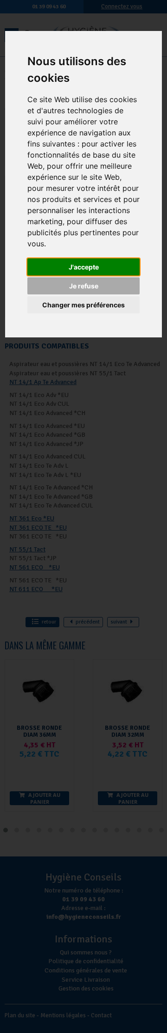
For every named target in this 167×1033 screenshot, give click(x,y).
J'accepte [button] (84, 267)
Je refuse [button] (83, 286)
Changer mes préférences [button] (83, 305)
